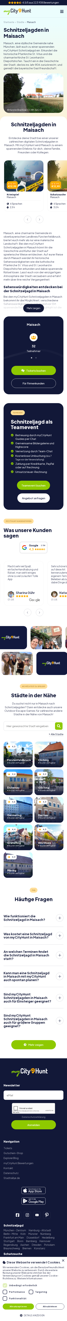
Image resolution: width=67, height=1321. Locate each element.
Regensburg (11, 1244)
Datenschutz (11, 1173)
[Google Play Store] (33, 1201)
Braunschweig (12, 1248)
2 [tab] (35, 357)
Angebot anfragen (33, 498)
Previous (27, 219)
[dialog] (33, 1289)
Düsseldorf (33, 1237)
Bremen (27, 1248)
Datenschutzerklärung (33, 1117)
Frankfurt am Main (14, 1237)
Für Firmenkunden (33, 383)
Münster (33, 1233)
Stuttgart (9, 1241)
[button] (33, 1315)
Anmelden (33, 1125)
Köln (23, 1233)
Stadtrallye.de (12, 1178)
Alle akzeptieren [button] (18, 1306)
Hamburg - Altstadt (40, 1230)
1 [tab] (31, 357)
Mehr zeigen (33, 308)
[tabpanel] (33, 343)
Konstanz (39, 1248)
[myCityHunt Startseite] (20, 11)
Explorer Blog (11, 1158)
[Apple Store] (33, 1190)
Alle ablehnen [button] (50, 1306)
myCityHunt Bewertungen (18, 1163)
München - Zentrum (15, 1230)
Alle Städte (57, 734)
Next (39, 219)
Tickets (8, 1148)
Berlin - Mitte (11, 1233)
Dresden (36, 1244)
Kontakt (8, 1168)
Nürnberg (45, 1233)
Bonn (20, 1241)
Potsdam (49, 1244)
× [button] (63, 1260)
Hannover (44, 1241)
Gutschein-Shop (13, 1153)
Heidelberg (48, 1237)
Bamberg (31, 1241)
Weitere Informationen (29, 1278)
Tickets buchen (36, 370)
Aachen (24, 1244)
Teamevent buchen (33, 485)
